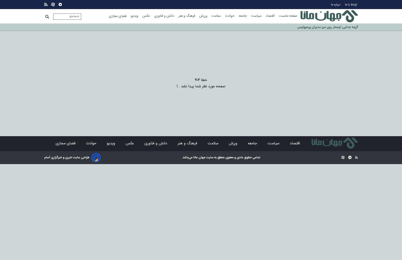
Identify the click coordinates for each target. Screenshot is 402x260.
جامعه (243, 16)
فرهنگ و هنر (187, 16)
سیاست (256, 16)
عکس (146, 16)
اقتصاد (271, 16)
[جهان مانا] (329, 16)
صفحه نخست (288, 16)
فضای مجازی (118, 16)
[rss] (45, 4)
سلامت (216, 16)
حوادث (230, 16)
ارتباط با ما (351, 4)
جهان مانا (199, 157)
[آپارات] (53, 4)
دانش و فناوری (164, 16)
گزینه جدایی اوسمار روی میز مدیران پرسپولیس (327, 26)
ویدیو (135, 16)
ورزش (203, 16)
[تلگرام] (60, 4)
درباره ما (336, 4)
